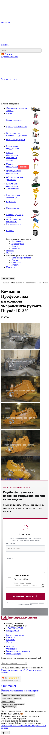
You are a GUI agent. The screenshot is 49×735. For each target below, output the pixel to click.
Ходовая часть (8, 701)
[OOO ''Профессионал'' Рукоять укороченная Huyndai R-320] (20, 348)
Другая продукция (9, 707)
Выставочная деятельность (18, 651)
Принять (5, 733)
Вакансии (15, 248)
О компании (11, 649)
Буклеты (15, 265)
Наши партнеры (13, 653)
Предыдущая (7, 479)
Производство (17, 244)
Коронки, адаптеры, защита (13, 704)
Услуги (9, 253)
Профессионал (18, 241)
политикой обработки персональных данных (31, 603)
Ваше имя (10, 543)
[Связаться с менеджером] (2, 693)
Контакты (10, 267)
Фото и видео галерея (21, 258)
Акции (14, 246)
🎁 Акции (6, 54)
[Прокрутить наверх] (2, 689)
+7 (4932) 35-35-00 (14, 628)
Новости (10, 251)
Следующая (18, 479)
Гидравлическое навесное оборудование (18, 696)
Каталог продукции (15, 635)
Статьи (14, 260)
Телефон (10, 558)
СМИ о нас (16, 262)
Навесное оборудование (11, 698)
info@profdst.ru (12, 630)
